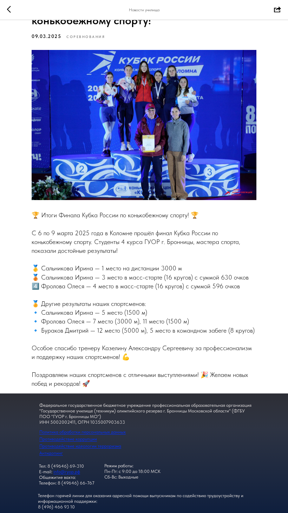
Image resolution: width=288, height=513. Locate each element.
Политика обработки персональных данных (82, 432)
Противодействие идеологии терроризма (80, 446)
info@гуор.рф (66, 471)
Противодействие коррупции (68, 439)
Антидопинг (51, 453)
